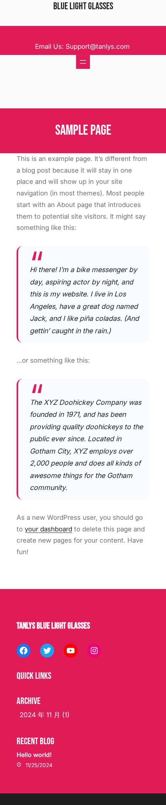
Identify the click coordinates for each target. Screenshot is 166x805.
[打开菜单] (83, 62)
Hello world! (34, 755)
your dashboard (48, 529)
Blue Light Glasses (83, 6)
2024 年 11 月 (40, 715)
